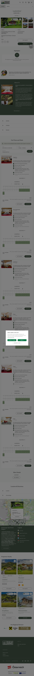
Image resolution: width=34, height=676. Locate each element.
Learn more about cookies (10, 337)
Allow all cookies (11, 340)
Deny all (22, 340)
